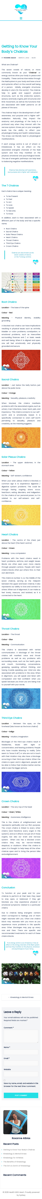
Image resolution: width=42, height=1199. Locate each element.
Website (7, 1069)
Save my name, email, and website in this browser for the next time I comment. (21, 1084)
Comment (9, 1027)
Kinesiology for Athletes (13, 1157)
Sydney (22, 1195)
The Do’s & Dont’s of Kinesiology (16, 1166)
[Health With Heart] (21, 9)
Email (7, 1058)
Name (7, 1047)
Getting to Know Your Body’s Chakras (19, 1149)
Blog (34, 58)
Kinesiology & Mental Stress (21, 997)
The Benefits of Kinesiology (14, 1161)
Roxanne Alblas (10, 58)
